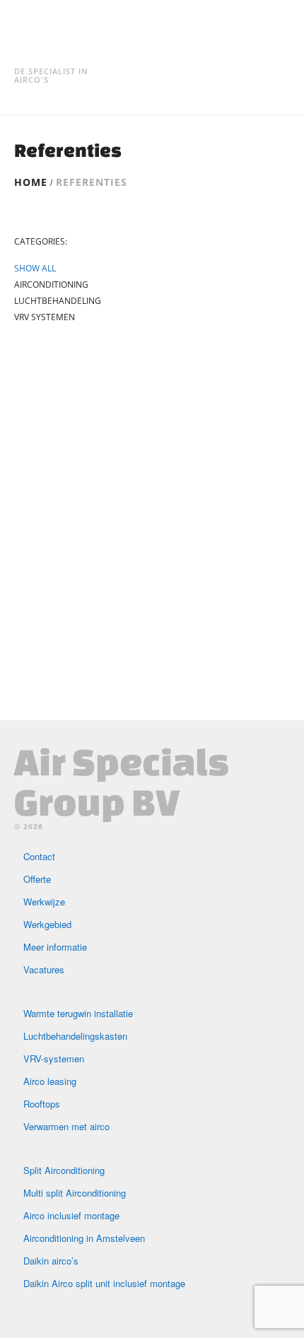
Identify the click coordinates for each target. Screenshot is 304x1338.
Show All (35, 269)
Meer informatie (55, 946)
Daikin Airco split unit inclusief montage (104, 1283)
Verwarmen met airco (66, 1126)
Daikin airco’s (50, 1260)
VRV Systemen (44, 317)
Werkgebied (47, 924)
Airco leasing (49, 1081)
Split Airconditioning (64, 1170)
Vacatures (43, 969)
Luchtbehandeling (57, 301)
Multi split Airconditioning (74, 1192)
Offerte (37, 879)
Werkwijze (44, 901)
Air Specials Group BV (121, 781)
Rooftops (41, 1103)
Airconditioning (51, 285)
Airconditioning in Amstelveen (84, 1238)
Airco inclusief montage (71, 1215)
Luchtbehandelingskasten (75, 1036)
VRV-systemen (53, 1058)
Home (30, 182)
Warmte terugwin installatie (78, 1013)
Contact (39, 856)
